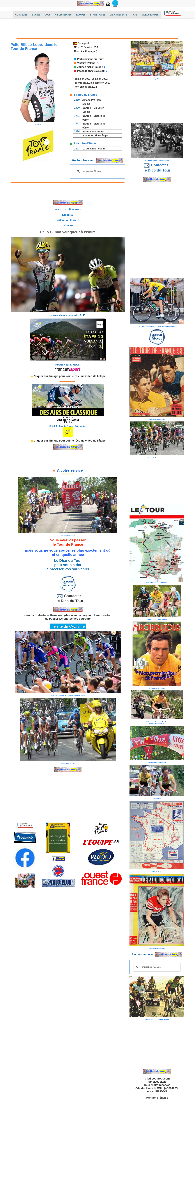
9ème (85, 119)
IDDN (163, 1091)
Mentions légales (157, 1097)
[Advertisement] (97, 28)
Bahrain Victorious (92, 131)
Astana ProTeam (91, 100)
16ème (86, 112)
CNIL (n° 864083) (168, 1088)
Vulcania (91, 148)
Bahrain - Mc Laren (93, 108)
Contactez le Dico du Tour (67, 598)
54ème (86, 104)
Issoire (101, 148)
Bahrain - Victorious (93, 115)
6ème (85, 127)
